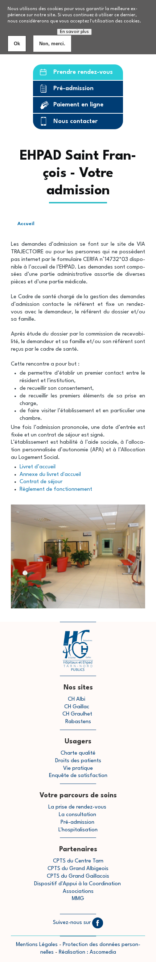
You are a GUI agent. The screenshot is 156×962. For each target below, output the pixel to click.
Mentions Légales (37, 945)
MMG (78, 899)
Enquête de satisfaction (78, 776)
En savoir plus (74, 32)
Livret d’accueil (38, 467)
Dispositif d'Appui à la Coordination (78, 884)
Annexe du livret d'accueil (50, 474)
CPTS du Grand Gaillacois (78, 876)
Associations (78, 891)
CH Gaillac (76, 707)
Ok (17, 43)
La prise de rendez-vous (77, 807)
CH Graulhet (77, 714)
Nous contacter (75, 121)
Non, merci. (52, 43)
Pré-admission (73, 88)
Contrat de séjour (41, 482)
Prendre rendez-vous (83, 72)
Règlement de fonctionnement (56, 489)
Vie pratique (78, 768)
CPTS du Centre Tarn (78, 861)
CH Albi (76, 699)
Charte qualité (78, 753)
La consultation (77, 815)
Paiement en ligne (78, 105)
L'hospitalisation (78, 830)
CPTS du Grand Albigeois (78, 869)
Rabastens (78, 722)
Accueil (25, 223)
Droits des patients (78, 761)
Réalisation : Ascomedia (87, 952)
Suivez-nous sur (72, 922)
